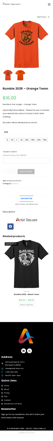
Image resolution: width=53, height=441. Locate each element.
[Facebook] (10, 226)
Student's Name (10, 151)
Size (6, 132)
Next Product (41, 17)
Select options (26, 305)
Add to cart (26, 171)
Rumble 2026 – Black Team (26, 294)
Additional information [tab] (26, 204)
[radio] (7, 140)
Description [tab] (26, 198)
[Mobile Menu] (49, 5)
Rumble (15, 183)
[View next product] (48, 17)
